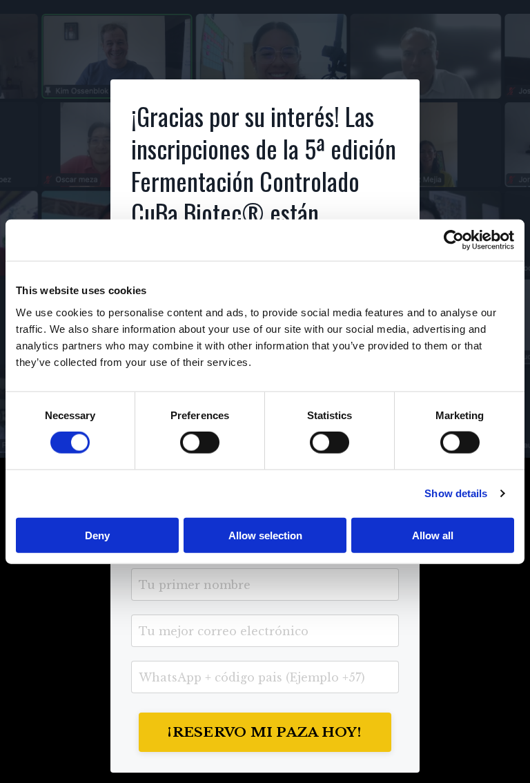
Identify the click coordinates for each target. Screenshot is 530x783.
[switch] (199, 443)
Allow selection (265, 535)
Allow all (432, 535)
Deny (97, 535)
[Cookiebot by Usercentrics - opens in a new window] (453, 240)
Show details (455, 493)
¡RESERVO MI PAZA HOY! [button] (265, 732)
